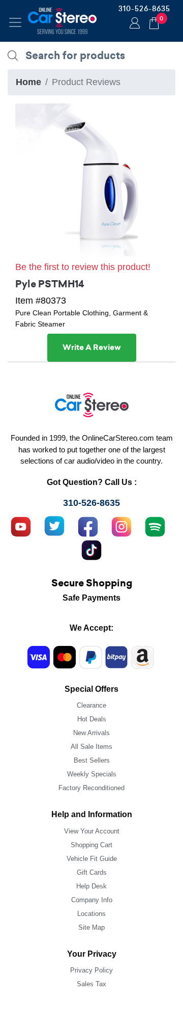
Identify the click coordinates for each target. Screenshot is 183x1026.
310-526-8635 (144, 9)
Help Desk (91, 886)
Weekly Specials (91, 774)
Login (133, 24)
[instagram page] (121, 525)
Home (28, 82)
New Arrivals (91, 733)
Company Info (91, 900)
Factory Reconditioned (91, 788)
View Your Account (91, 831)
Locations (91, 913)
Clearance (91, 705)
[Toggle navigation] (15, 22)
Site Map (91, 927)
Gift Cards (92, 872)
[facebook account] (88, 525)
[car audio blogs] (155, 525)
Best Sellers (92, 760)
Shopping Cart (91, 845)
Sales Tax (91, 984)
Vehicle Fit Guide (92, 858)
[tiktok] (91, 549)
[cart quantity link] (154, 21)
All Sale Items (91, 746)
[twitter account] (54, 525)
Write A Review (92, 347)
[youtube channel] (21, 525)
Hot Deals (91, 719)
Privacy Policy (91, 970)
